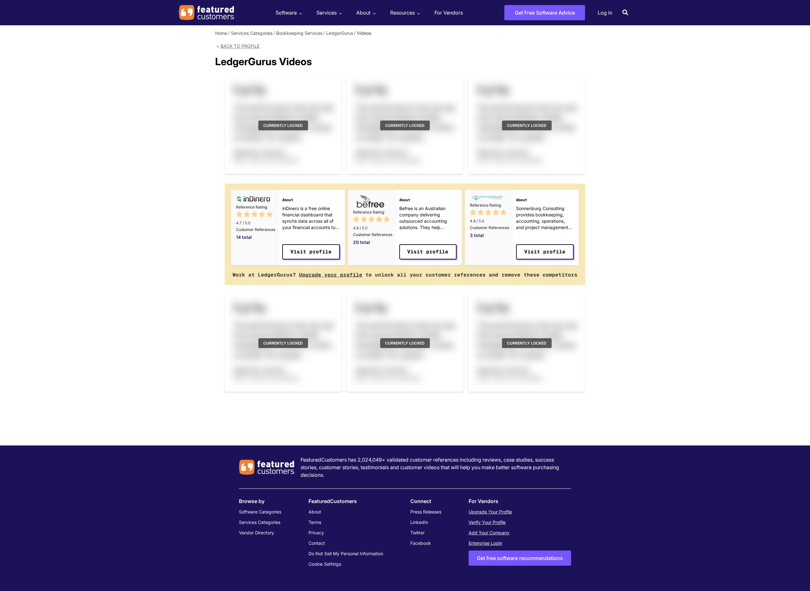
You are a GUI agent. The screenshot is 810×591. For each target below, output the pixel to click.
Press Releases (425, 511)
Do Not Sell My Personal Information (345, 553)
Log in (605, 12)
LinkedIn (419, 522)
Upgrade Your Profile (490, 511)
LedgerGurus (339, 33)
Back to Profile (240, 46)
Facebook (420, 543)
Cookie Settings (324, 564)
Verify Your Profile (487, 522)
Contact (316, 543)
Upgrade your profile (330, 274)
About (363, 12)
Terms (314, 522)
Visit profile (311, 251)
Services (326, 12)
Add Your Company (489, 532)
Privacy (316, 532)
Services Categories (251, 33)
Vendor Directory (256, 532)
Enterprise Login (485, 543)
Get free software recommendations (520, 558)
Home (221, 33)
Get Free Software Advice (545, 12)
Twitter (417, 532)
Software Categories (260, 511)
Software (286, 12)
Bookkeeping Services (299, 33)
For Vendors (448, 12)
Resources (402, 12)
